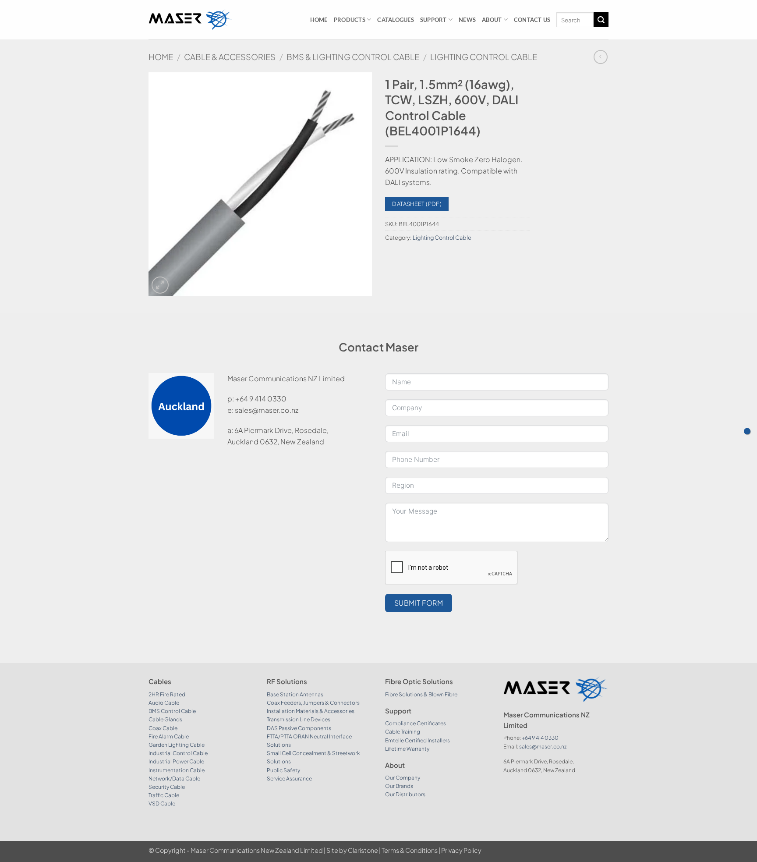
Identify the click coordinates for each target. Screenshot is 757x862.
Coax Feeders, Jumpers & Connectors (313, 702)
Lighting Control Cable (483, 57)
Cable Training (402, 731)
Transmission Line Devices (298, 719)
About (492, 19)
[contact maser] (747, 431)
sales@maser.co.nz (542, 746)
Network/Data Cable (174, 778)
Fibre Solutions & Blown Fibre (421, 694)
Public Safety (283, 770)
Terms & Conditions (410, 850)
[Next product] (600, 57)
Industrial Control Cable (178, 753)
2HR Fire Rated (167, 694)
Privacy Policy (461, 850)
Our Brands (399, 786)
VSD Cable (162, 803)
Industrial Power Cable (176, 761)
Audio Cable (164, 702)
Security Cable (167, 787)
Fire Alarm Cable (169, 736)
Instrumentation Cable (177, 770)
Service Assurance (289, 778)
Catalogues (395, 19)
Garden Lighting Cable (177, 744)
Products (349, 19)
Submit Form (418, 602)
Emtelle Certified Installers (417, 740)
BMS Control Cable (172, 711)
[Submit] (601, 19)
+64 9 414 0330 (540, 737)
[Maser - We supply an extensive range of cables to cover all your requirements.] (190, 19)
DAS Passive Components (299, 728)
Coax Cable (163, 728)
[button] (160, 285)
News (467, 19)
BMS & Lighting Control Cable (353, 57)
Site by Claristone (352, 850)
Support (433, 19)
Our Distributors (405, 794)
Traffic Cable (164, 795)
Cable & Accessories (230, 57)
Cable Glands (165, 719)
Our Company (402, 777)
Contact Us (532, 19)
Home (319, 19)
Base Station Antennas (295, 694)
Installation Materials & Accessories (310, 711)
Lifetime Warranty (407, 748)
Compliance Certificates (415, 723)
